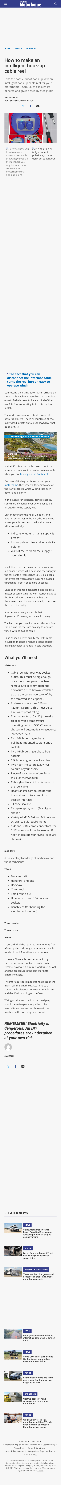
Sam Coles (12, 97)
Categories (32, 1451)
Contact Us (34, 1441)
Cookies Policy (49, 1444)
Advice (18, 48)
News (27, 1225)
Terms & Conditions (36, 1448)
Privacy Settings (30, 1454)
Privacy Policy (19, 1448)
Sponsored (30, 1394)
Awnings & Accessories (36, 1269)
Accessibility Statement (15, 1451)
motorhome (11, 485)
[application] (30, 446)
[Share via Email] (38, 106)
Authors (49, 1451)
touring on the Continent (34, 474)
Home (7, 48)
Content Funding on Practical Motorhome (21, 1444)
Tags (42, 1451)
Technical (31, 48)
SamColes (9, 1056)
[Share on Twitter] (23, 106)
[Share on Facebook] (30, 106)
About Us (23, 1441)
